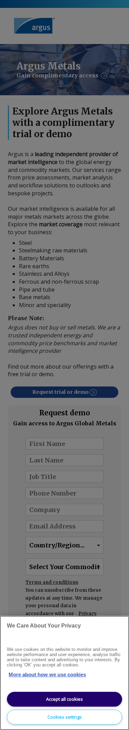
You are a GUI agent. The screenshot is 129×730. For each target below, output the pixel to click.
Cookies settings (64, 717)
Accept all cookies (64, 699)
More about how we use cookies (47, 674)
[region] (64, 673)
